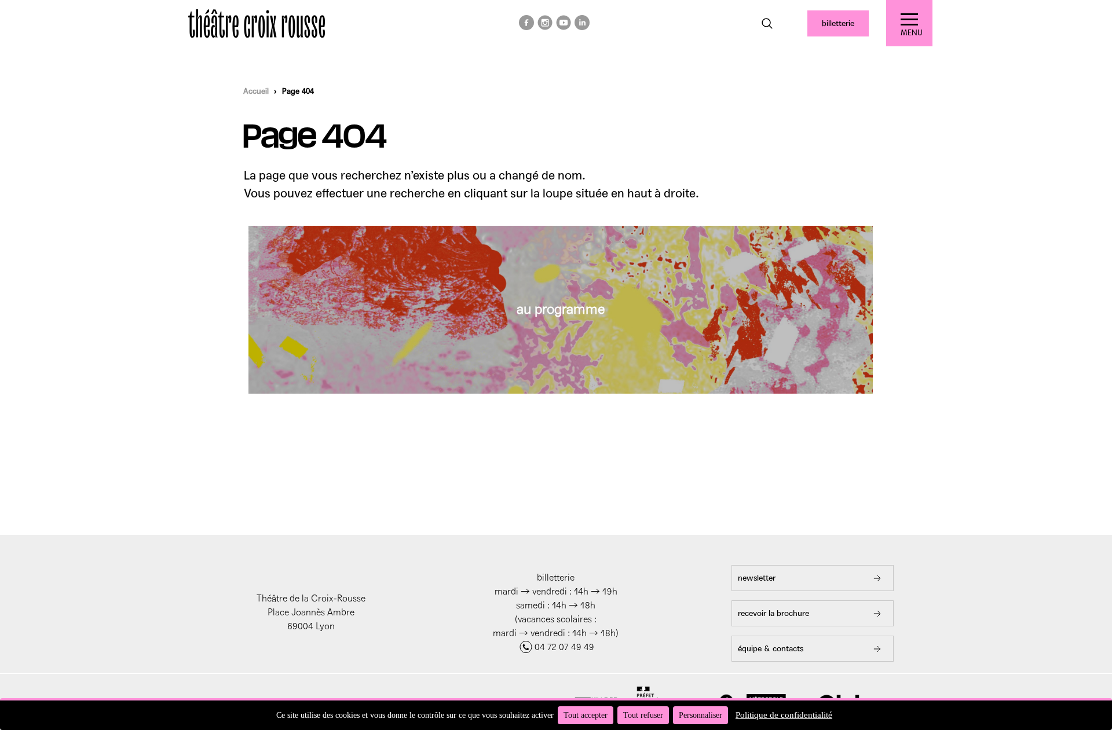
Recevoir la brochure (773, 613)
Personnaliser (700, 715)
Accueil (256, 91)
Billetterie (838, 23)
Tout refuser (643, 715)
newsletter (757, 578)
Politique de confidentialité (784, 715)
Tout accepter (586, 715)
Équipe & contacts (770, 649)
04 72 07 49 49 (564, 646)
